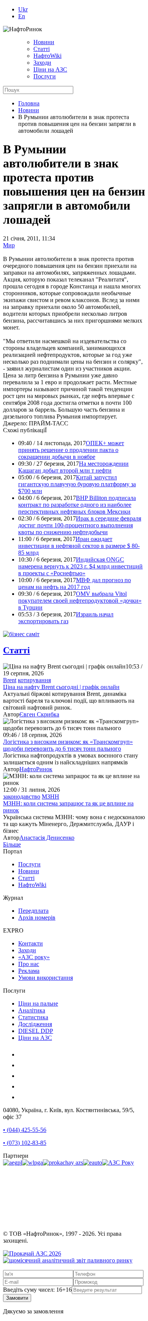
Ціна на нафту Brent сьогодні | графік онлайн (61, 687)
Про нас (28, 964)
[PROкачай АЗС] (63, 1162)
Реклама (28, 971)
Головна (28, 103)
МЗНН (50, 796)
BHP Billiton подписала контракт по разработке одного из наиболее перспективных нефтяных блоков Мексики (77, 505)
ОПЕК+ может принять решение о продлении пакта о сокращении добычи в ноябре (71, 450)
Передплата (33, 910)
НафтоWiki (47, 56)
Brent (9, 680)
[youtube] (22, 1076)
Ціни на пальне (38, 1003)
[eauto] (92, 1162)
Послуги (44, 76)
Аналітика (31, 1010)
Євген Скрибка (39, 714)
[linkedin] (22, 1086)
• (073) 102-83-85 (24, 1143)
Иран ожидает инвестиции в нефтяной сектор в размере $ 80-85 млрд (79, 546)
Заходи (42, 62)
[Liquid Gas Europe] (12, 1162)
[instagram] (22, 1054)
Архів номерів (36, 917)
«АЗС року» (34, 957)
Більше (12, 844)
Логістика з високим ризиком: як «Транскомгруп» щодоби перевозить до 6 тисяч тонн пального (68, 745)
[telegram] (22, 1097)
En (21, 16)
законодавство (21, 796)
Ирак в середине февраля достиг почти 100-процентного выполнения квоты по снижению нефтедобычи (79, 525)
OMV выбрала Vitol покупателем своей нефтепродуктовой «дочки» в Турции (80, 600)
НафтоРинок (35, 769)
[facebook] (22, 1065)
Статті (41, 49)
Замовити (17, 1298)
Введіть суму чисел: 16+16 (37, 1289)
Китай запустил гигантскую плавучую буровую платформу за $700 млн (77, 484)
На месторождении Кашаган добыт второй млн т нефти (73, 467)
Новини (43, 42)
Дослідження (35, 1024)
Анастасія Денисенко (46, 837)
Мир (9, 245)
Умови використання (45, 977)
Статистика (33, 1017)
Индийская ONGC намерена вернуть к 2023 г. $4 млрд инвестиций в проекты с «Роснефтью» (80, 566)
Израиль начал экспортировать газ (65, 617)
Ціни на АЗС (50, 69)
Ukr (23, 9)
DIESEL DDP (35, 1031)
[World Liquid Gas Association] (32, 1162)
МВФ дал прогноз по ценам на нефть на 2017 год (74, 583)
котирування (34, 680)
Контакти (30, 943)
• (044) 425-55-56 (24, 1130)
